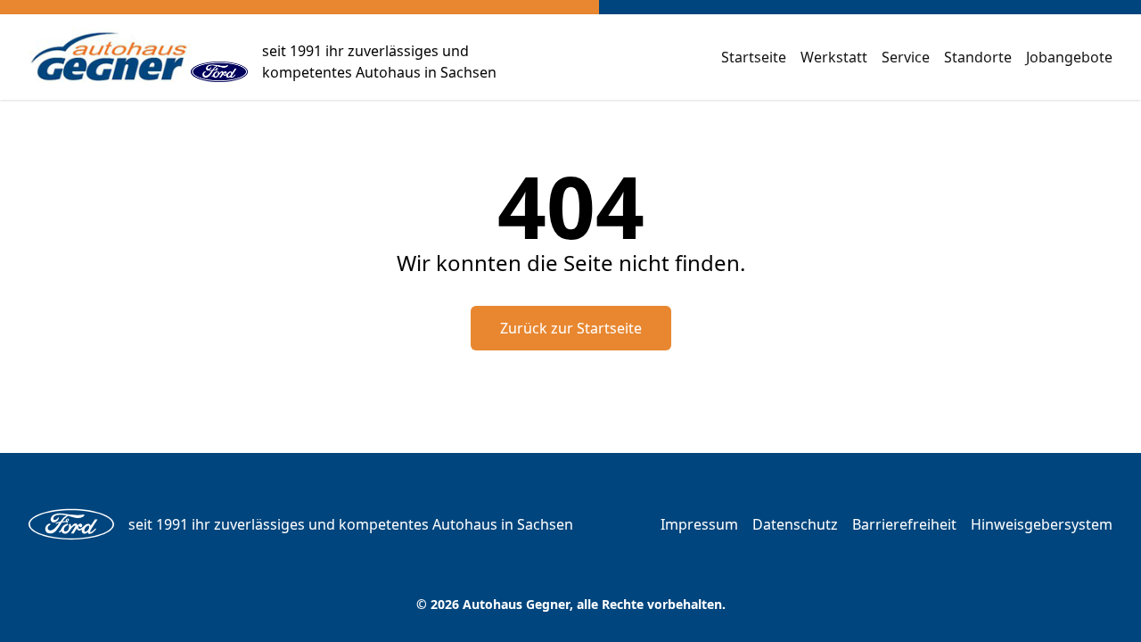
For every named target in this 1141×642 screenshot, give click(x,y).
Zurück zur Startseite (571, 328)
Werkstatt (833, 57)
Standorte (978, 57)
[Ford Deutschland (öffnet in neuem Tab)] (219, 57)
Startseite (753, 57)
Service (906, 57)
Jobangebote (1069, 57)
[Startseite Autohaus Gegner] (110, 57)
